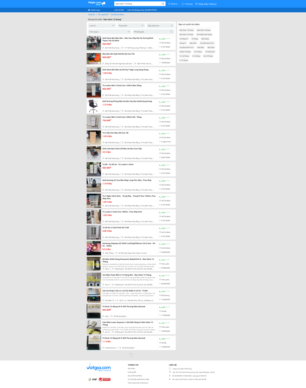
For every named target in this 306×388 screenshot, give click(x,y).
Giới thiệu (131, 368)
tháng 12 (183, 43)
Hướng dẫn (132, 372)
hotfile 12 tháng (185, 52)
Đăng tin (174, 4)
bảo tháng (205, 39)
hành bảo (200, 47)
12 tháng (195, 39)
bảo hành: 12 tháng (186, 34)
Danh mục (95, 9)
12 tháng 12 (184, 39)
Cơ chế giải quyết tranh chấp (138, 379)
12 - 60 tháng (184, 56)
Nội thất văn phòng (117, 14)
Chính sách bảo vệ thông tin (138, 383)
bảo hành (193, 43)
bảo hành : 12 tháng (186, 30)
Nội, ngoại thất (103, 14)
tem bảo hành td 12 (207, 43)
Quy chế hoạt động (135, 375)
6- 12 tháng (184, 60)
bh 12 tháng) (208, 56)
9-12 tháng (198, 52)
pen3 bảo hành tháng (204, 34)
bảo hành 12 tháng (203, 30)
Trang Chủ (91, 14)
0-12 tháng (196, 56)
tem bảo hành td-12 (187, 47)
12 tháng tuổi (210, 52)
